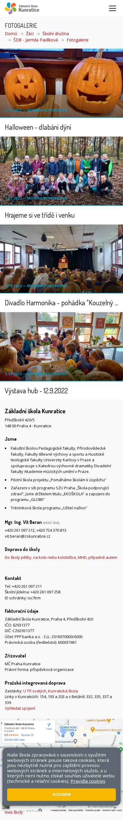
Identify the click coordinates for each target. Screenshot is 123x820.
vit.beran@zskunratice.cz (27, 536)
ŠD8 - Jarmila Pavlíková (35, 40)
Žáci (30, 33)
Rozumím (62, 794)
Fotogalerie (78, 40)
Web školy (13, 812)
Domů (11, 33)
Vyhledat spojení (20, 708)
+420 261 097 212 (20, 530)
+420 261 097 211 (27, 586)
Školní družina (55, 33)
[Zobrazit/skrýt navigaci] (112, 8)
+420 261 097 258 (45, 592)
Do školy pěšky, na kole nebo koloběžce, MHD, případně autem (61, 557)
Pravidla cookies (87, 781)
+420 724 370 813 (51, 530)
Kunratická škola (63, 691)
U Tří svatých (34, 691)
